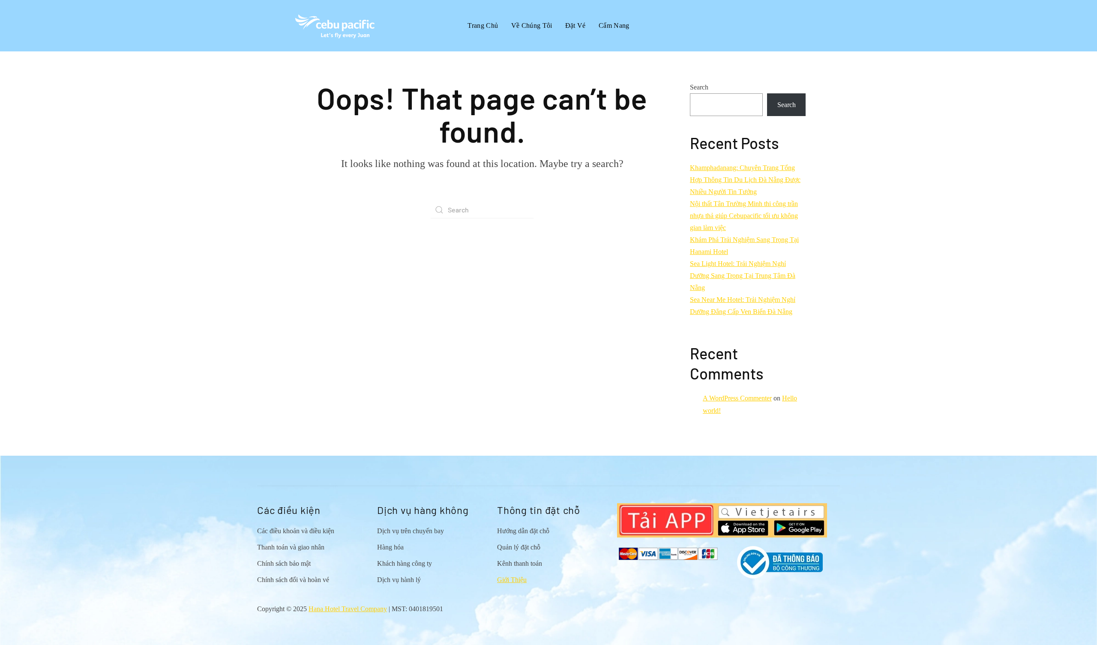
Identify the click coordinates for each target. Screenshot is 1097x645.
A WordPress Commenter (737, 398)
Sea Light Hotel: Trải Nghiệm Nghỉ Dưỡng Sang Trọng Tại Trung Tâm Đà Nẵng (742, 275)
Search (699, 87)
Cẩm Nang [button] (614, 25)
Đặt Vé (575, 25)
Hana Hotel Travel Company (348, 608)
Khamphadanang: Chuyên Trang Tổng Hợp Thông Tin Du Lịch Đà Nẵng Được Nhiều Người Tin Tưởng (745, 179)
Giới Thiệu (512, 579)
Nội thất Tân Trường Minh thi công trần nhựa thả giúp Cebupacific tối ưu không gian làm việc (744, 215)
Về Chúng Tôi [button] (531, 25)
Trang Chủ (483, 25)
